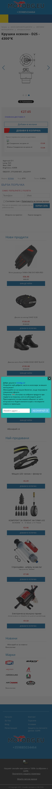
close (49, 378)
